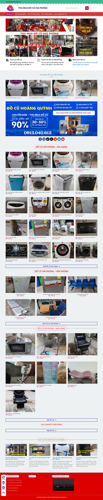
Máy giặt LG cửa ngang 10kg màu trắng (39, 192)
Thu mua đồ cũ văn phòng (49, 62)
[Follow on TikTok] (47, 139)
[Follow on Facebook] (40, 139)
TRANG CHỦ (10, 14)
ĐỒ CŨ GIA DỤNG (20, 14)
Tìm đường (4, 479)
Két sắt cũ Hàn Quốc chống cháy (37, 237)
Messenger (3, 489)
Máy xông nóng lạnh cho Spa (13, 385)
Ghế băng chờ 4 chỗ (82, 294)
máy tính (61, 62)
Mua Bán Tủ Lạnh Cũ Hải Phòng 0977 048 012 (86, 458)
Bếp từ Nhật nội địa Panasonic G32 (38, 260)
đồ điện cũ (27, 64)
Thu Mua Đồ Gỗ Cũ (13, 490)
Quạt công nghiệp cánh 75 (83, 97)
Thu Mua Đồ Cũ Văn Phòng (15, 482)
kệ (54, 64)
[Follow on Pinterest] (55, 139)
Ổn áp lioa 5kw (33, 214)
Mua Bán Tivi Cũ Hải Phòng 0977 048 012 (39, 458)
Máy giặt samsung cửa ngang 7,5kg (61, 260)
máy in (43, 64)
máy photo (59, 64)
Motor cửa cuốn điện (11, 237)
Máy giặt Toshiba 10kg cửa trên (60, 97)
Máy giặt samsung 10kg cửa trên (60, 192)
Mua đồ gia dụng (15, 62)
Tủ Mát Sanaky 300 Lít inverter (44, 385)
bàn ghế (49, 64)
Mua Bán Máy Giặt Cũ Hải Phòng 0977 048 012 (62, 458)
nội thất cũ (24, 62)
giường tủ (21, 64)
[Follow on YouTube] (63, 139)
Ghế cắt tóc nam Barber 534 (13, 413)
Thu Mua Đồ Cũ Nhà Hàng (14, 485)
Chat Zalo (3, 484)
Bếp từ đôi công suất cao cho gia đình (85, 237)
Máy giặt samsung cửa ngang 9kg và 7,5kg (62, 214)
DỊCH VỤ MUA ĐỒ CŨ (60, 14)
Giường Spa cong (72, 385)
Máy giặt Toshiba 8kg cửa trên (13, 97)
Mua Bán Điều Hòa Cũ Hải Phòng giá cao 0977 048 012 (15, 458)
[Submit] (87, 8)
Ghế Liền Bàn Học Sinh (51, 317)
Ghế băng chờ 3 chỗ (20, 317)
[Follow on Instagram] (44, 139)
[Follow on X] (51, 139)
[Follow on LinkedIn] (59, 139)
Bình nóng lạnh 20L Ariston (12, 214)
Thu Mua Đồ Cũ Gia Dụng (14, 480)
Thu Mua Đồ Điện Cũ (13, 488)
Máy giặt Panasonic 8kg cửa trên (14, 192)
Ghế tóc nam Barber (73, 356)
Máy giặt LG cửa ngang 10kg (83, 192)
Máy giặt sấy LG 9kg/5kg (82, 260)
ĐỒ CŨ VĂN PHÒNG (34, 14)
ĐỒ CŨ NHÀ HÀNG (47, 14)
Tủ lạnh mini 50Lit (56, 237)
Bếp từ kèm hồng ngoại (12, 260)
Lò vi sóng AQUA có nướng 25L (36, 97)
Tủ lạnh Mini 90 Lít (80, 214)
